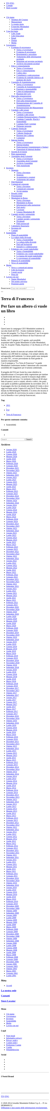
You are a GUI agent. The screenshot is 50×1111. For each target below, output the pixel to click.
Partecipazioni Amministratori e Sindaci (32, 147)
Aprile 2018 (11, 679)
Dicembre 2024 (12, 496)
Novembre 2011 (12, 853)
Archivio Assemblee (24, 163)
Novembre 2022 (12, 554)
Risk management (18, 154)
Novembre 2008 (12, 936)
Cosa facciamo (12, 31)
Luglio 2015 (11, 751)
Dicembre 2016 (12, 716)
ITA (7, 3)
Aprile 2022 (11, 570)
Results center (17, 193)
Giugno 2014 (11, 781)
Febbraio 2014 (12, 790)
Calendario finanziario (20, 226)
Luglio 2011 (11, 862)
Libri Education (17, 36)
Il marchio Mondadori (20, 26)
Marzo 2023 (11, 545)
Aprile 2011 (11, 869)
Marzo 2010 (11, 899)
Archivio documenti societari (28, 64)
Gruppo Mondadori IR (25, 212)
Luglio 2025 (11, 480)
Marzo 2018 (11, 681)
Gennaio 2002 (12, 973)
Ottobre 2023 (11, 528)
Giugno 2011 (11, 864)
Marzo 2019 (11, 653)
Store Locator (11, 8)
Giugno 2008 (11, 948)
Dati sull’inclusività (24, 244)
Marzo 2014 (11, 788)
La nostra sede (17, 29)
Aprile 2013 (11, 813)
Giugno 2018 (11, 674)
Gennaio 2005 (12, 966)
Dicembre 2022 (12, 551)
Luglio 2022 (11, 563)
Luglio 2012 (11, 834)
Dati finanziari (17, 182)
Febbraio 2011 (12, 874)
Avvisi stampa (22, 191)
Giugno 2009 (11, 920)
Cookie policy (12, 1043)
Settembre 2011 (12, 857)
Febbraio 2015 (12, 762)
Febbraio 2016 (12, 737)
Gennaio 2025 (12, 494)
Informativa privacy (14, 1038)
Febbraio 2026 (12, 463)
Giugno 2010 (11, 892)
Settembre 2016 (12, 723)
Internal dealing (17, 140)
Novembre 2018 (12, 663)
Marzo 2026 (11, 461)
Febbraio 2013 (12, 818)
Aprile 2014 (11, 786)
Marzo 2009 (11, 927)
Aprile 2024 (11, 514)
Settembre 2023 (12, 531)
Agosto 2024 (11, 505)
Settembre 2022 (12, 558)
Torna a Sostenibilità (24, 240)
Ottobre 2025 (11, 473)
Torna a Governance (24, 50)
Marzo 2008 (11, 955)
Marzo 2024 (11, 517)
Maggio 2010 (11, 894)
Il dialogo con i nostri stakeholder (24, 249)
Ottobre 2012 (11, 827)
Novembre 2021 (12, 582)
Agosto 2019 (11, 642)
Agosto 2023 (11, 533)
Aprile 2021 (11, 598)
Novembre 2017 (12, 691)
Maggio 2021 (11, 596)
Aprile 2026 (11, 459)
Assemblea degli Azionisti (21, 156)
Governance (11, 45)
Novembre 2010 (12, 881)
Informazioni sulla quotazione (28, 205)
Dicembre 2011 (12, 850)
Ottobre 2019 (11, 637)
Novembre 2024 (12, 498)
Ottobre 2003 (11, 969)
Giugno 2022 (11, 565)
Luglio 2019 (11, 644)
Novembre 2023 (12, 526)
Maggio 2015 (11, 755)
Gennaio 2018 (12, 686)
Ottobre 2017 (11, 693)
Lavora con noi (12, 277)
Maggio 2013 (11, 811)
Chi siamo (10, 17)
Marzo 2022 (11, 572)
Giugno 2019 (11, 646)
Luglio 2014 (11, 779)
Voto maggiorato (23, 166)
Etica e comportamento (20, 66)
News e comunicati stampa (22, 267)
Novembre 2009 (12, 908)
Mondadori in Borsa (19, 198)
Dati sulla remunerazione (21, 96)
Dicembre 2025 (12, 468)
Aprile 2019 (11, 651)
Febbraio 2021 (12, 602)
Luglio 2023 (11, 535)
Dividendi (20, 221)
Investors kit (16, 228)
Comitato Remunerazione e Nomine (31, 117)
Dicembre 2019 (12, 633)
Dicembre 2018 (12, 660)
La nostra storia (17, 24)
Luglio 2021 (11, 591)
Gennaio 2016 (12, 739)
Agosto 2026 (11, 450)
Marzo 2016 (11, 735)
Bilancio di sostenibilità (20, 261)
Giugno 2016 (11, 728)
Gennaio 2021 (12, 605)
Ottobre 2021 (11, 584)
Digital (14, 40)
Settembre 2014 (12, 774)
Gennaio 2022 (12, 577)
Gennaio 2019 (12, 658)
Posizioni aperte (17, 284)
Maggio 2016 (11, 730)
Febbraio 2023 (12, 547)
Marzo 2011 (11, 871)
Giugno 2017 (11, 702)
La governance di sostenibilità (28, 258)
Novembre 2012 (12, 825)
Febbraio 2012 (12, 846)
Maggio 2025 (11, 484)
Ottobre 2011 (11, 855)
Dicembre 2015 (12, 741)
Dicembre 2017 (12, 688)
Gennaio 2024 (12, 521)
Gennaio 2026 (12, 466)
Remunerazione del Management (29, 108)
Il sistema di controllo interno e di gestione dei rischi (29, 78)
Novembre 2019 (12, 635)
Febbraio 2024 (12, 519)
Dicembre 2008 (12, 934)
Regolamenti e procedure (26, 54)
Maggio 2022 (11, 568)
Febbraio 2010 (12, 901)
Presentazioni (16, 196)
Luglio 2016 (11, 725)
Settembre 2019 (12, 640)
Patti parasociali (22, 223)
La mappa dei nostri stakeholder (29, 256)
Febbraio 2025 (12, 491)
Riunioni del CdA (23, 94)
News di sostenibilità (19, 263)
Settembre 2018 (12, 667)
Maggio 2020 (11, 621)
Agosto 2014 (11, 776)
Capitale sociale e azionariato (23, 214)
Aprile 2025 (11, 487)
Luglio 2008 (11, 945)
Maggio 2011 (11, 867)
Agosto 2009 (11, 915)
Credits (9, 1047)
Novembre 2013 (12, 797)
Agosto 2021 (11, 589)
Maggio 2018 (11, 677)
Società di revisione (19, 152)
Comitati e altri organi (20, 110)
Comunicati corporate (20, 184)
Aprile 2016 (11, 732)
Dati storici (20, 207)
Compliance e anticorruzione (28, 75)
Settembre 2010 (12, 885)
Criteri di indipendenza (25, 91)
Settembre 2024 (12, 503)
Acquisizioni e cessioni (25, 177)
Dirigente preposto (23, 126)
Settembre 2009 (12, 913)
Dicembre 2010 (12, 878)
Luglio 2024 (11, 507)
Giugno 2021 (11, 593)
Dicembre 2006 (12, 962)
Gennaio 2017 (12, 714)
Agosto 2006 (11, 964)
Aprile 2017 (11, 707)
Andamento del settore (25, 179)
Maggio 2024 (11, 512)
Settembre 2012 (12, 830)
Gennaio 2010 (12, 904)
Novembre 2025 (12, 470)
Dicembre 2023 (12, 524)
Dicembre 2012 (12, 823)
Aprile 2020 (11, 623)
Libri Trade (15, 33)
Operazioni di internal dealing (28, 149)
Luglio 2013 (11, 806)
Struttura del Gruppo (19, 20)
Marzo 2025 (11, 489)
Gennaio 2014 (12, 792)
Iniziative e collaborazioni (26, 247)
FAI (7, 410)
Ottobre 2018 (11, 665)
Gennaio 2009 (12, 932)
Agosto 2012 (11, 832)
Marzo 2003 (11, 971)
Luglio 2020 (11, 616)
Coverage (20, 210)
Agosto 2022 (11, 561)
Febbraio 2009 (12, 929)
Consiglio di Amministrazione (23, 82)
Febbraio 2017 (12, 711)
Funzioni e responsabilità (26, 89)
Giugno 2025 (11, 482)
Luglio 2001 (11, 976)
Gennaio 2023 (12, 549)
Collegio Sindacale (19, 128)
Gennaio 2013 (12, 820)
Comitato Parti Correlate (26, 124)
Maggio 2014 (11, 783)
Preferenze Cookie (13, 1045)
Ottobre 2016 (11, 721)
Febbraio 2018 (12, 684)
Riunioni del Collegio (25, 135)
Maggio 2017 (11, 704)
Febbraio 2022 (12, 575)
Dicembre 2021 (12, 579)
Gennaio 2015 (12, 765)
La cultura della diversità (21, 237)
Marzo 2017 (11, 709)
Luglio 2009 (11, 918)
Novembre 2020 (12, 609)
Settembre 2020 (12, 614)
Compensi (20, 138)
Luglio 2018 (11, 672)
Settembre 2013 (12, 802)
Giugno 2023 (11, 538)
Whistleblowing (12, 1050)
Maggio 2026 (11, 456)
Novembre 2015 (12, 744)
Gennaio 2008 (12, 959)
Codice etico (21, 73)
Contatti (9, 5)
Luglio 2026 (11, 452)
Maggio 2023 (11, 540)
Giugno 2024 (11, 510)
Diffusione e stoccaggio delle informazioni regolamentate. (24, 1108)
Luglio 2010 (11, 890)
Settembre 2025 (12, 475)
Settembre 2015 (12, 748)
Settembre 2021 (12, 586)
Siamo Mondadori (18, 279)
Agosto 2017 (11, 697)
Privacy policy (12, 1040)
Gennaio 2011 (12, 876)
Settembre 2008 (12, 941)
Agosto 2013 (11, 804)
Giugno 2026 (11, 454)
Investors (9, 168)
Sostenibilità (11, 233)
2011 (8, 405)
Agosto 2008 (11, 943)
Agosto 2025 (11, 477)
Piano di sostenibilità (19, 235)
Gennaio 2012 (12, 848)
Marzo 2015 (11, 760)
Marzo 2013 (11, 816)
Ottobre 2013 (11, 799)
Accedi (9, 985)
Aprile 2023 (11, 542)
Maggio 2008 (11, 950)
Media (13, 43)
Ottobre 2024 (11, 500)
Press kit (14, 274)
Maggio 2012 (11, 839)
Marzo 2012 (11, 843)
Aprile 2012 (11, 841)
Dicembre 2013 (12, 795)
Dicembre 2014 (12, 767)
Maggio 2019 (11, 649)
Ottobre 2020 (11, 612)
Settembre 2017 (12, 695)
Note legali (10, 1036)
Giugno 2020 (11, 619)
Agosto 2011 (11, 860)
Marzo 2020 (11, 626)
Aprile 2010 (11, 897)
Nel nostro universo (19, 281)
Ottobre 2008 (11, 938)
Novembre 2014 (12, 769)
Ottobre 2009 (11, 911)
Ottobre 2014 (11, 772)
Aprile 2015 (11, 758)
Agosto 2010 (11, 887)
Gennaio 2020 (12, 630)
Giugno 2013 (11, 809)
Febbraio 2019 (12, 656)
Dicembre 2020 (12, 607)
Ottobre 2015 (11, 746)
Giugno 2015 (11, 753)
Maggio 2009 (11, 922)
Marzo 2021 (11, 600)
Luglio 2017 (11, 700)
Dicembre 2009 (12, 906)
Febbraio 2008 (12, 957)
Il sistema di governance (21, 47)
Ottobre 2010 (11, 883)
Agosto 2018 (11, 670)
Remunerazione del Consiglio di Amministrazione (29, 104)
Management (16, 22)
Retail (13, 38)
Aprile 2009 (11, 925)
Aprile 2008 (11, 952)
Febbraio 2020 (12, 628)
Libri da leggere (17, 270)
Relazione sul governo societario (29, 61)
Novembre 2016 (12, 718)
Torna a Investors (23, 172)
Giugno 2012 (11, 837)
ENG (12, 3)
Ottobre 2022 (11, 556)
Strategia (14, 170)
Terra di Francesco (13, 415)
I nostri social (16, 272)
